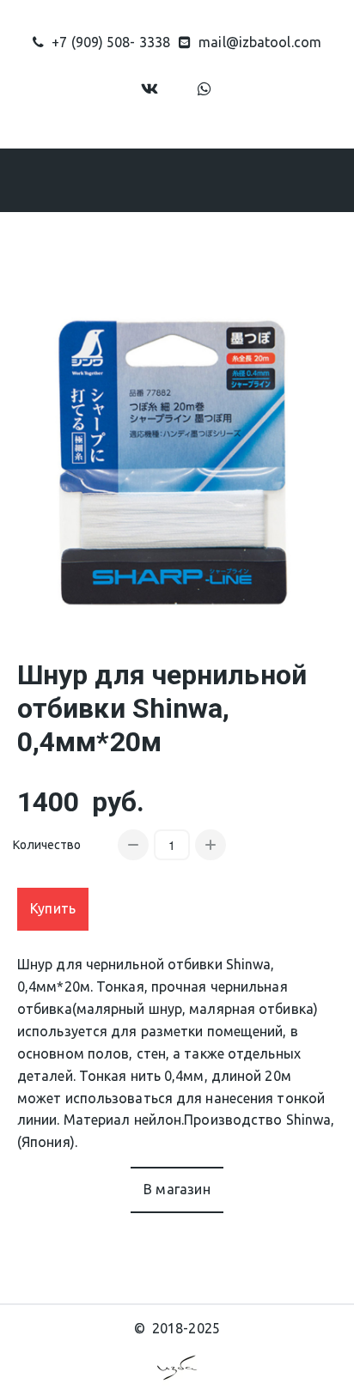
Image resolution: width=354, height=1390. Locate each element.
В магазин (177, 1189)
